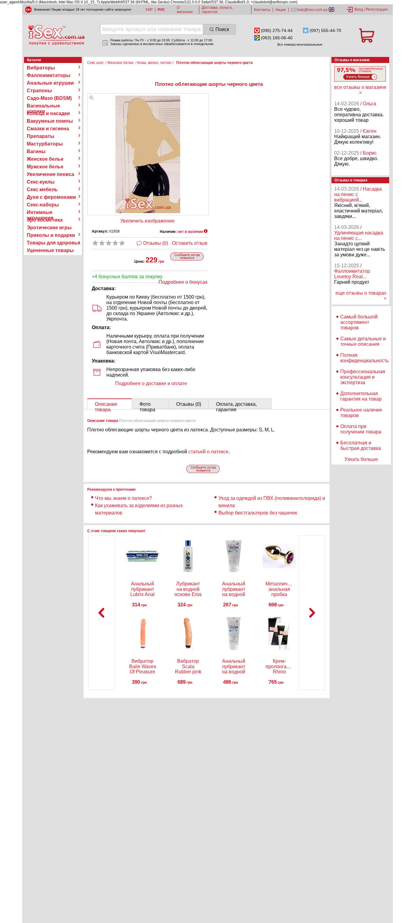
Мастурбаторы (45, 143)
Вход (359, 9)
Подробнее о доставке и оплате (151, 383)
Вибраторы (41, 67)
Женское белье (45, 159)
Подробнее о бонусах (183, 282)
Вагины (36, 151)
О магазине (185, 9)
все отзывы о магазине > (360, 90)
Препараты (40, 136)
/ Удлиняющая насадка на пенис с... (358, 233)
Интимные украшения (40, 212)
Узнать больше (361, 459)
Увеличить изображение (147, 220)
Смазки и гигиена (48, 128)
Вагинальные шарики (43, 106)
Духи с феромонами (51, 197)
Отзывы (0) (155, 243)
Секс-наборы (43, 204)
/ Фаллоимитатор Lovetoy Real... (352, 271)
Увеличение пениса (50, 174)
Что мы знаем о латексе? (123, 498)
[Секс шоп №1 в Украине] (56, 35)
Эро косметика (45, 220)
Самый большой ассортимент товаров (359, 322)
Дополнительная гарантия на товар (361, 396)
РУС (161, 10)
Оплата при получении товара (360, 429)
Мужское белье (45, 166)
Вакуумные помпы (50, 121)
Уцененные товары (50, 250)
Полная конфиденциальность (364, 358)
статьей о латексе (208, 451)
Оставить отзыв (190, 243)
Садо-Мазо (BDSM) (49, 98)
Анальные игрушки (50, 83)
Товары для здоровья (53, 242)
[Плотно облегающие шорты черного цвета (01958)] (91, 98)
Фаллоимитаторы (48, 75)
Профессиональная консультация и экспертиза (362, 377)
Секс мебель (42, 189)
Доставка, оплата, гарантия (217, 9)
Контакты (262, 10)
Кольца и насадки (48, 113)
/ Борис (368, 153)
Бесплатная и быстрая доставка (360, 445)
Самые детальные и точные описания (363, 341)
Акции (281, 10)
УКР (149, 10)
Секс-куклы (41, 181)
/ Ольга (368, 103)
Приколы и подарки (51, 235)
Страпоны (39, 90)
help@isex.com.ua (312, 10)
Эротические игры (49, 227)
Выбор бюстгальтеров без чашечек (257, 512)
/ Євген (368, 131)
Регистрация (377, 9)
